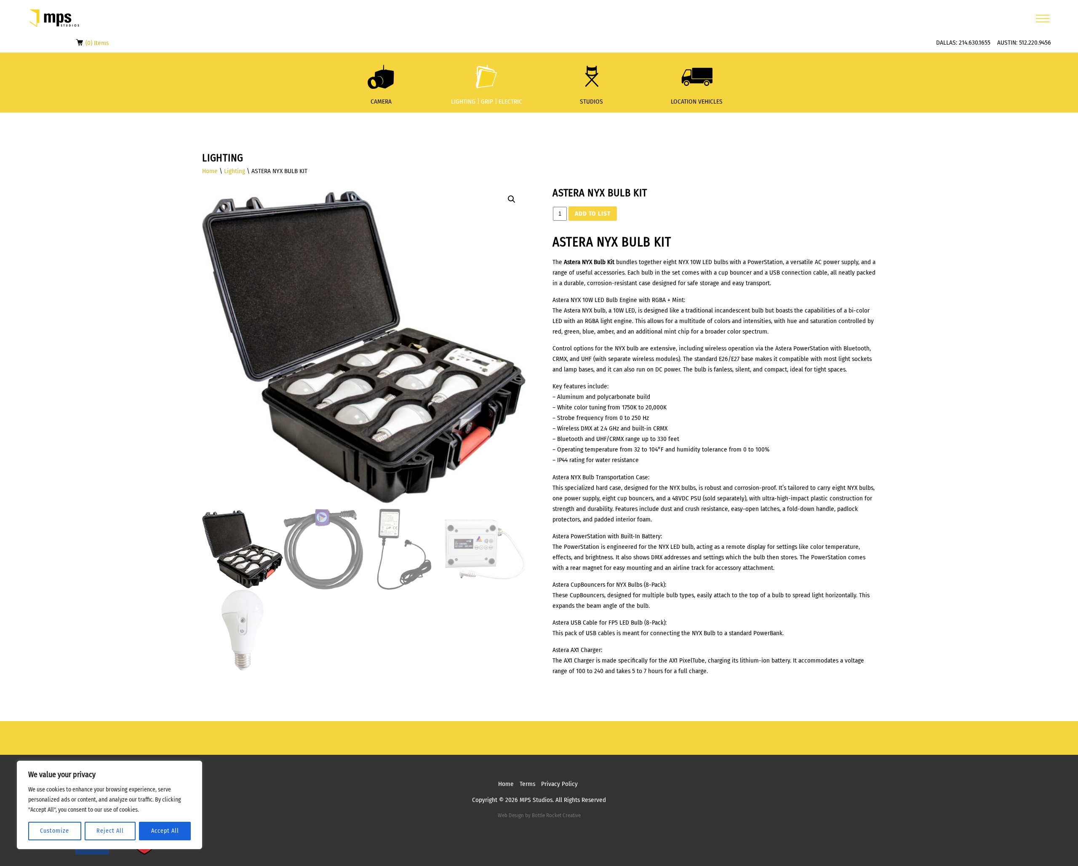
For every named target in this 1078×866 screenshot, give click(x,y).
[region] (109, 805)
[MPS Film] (54, 18)
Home (210, 171)
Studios (591, 101)
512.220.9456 (1035, 42)
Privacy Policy (559, 784)
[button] (511, 199)
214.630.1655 (974, 42)
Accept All (165, 830)
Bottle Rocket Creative (556, 815)
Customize (54, 830)
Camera (381, 101)
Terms (527, 784)
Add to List (593, 213)
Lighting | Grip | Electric (486, 101)
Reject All (110, 830)
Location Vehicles (697, 101)
